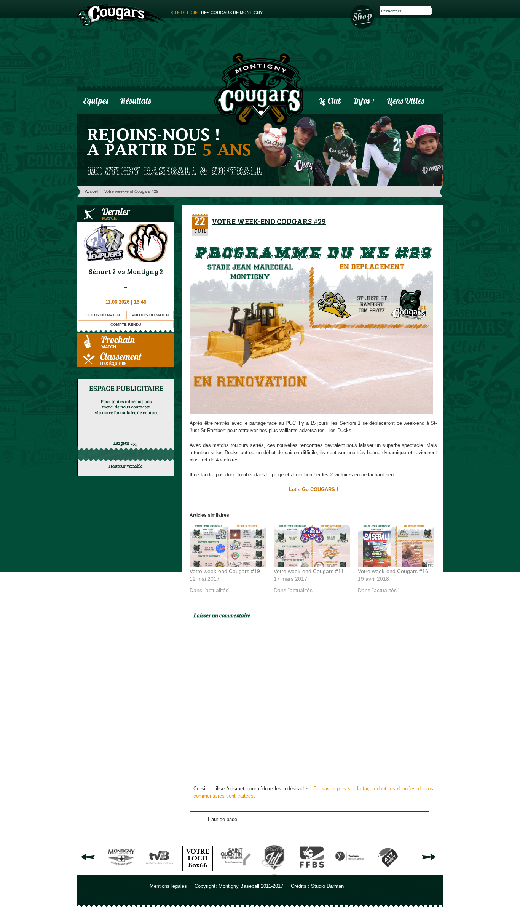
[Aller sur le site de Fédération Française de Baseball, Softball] (312, 872)
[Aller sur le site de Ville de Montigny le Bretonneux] (121, 872)
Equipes (95, 101)
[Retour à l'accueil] (258, 90)
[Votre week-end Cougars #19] (228, 545)
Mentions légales (168, 886)
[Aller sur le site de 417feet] (388, 872)
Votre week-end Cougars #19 (225, 571)
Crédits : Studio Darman (317, 886)
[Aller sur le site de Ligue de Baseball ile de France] (273, 872)
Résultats (135, 101)
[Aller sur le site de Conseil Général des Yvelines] (350, 872)
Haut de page (222, 819)
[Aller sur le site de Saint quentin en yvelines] (235, 872)
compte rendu (125, 324)
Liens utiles (405, 101)
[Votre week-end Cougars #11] (312, 545)
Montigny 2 (145, 271)
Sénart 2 (102, 271)
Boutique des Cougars (362, 16)
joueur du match (101, 315)
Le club (330, 101)
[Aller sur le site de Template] (197, 872)
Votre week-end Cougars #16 (393, 571)
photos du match (150, 315)
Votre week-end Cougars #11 (309, 571)
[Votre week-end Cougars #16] (396, 545)
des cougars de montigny (217, 12)
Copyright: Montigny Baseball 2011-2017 (239, 886)
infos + (364, 101)
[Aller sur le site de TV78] (159, 872)
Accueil (91, 191)
